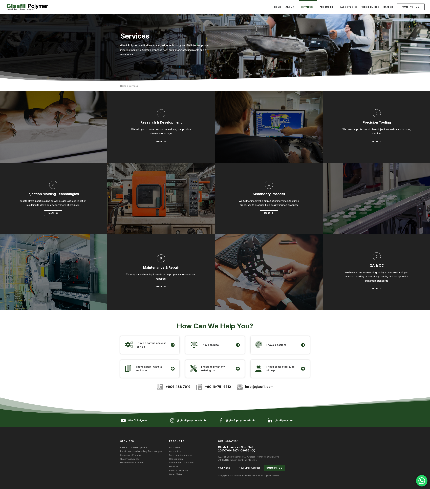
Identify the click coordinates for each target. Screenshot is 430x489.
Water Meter (175, 474)
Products (326, 7)
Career (388, 7)
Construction (176, 459)
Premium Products (178, 470)
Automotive (175, 451)
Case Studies (348, 7)
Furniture (174, 466)
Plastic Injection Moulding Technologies (141, 451)
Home (278, 7)
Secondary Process (130, 455)
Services (307, 7)
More (159, 142)
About (290, 7)
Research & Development (133, 447)
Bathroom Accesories (180, 455)
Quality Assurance (130, 459)
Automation (175, 447)
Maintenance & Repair (132, 462)
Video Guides (370, 7)
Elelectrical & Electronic (181, 462)
